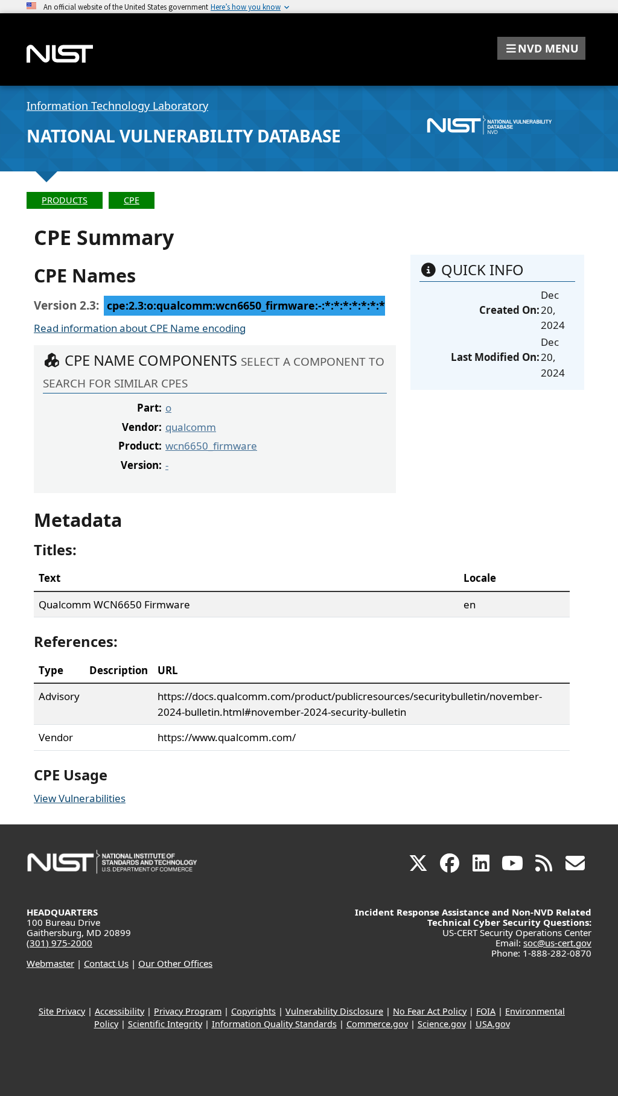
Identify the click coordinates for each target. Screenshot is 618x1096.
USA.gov (493, 1024)
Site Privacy (62, 1011)
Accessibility (119, 1011)
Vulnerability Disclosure (334, 1011)
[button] (541, 48)
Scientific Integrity (165, 1024)
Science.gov (442, 1024)
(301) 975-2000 (59, 943)
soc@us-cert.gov (557, 943)
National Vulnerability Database (184, 135)
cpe (131, 200)
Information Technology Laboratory (117, 105)
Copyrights (253, 1011)
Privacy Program (187, 1011)
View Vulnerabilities (80, 798)
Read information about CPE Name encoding (140, 328)
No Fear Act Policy (430, 1011)
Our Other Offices (175, 963)
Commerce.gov (377, 1024)
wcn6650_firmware (211, 446)
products (65, 200)
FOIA (485, 1011)
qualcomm (190, 427)
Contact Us (106, 963)
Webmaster (50, 963)
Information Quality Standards (274, 1024)
